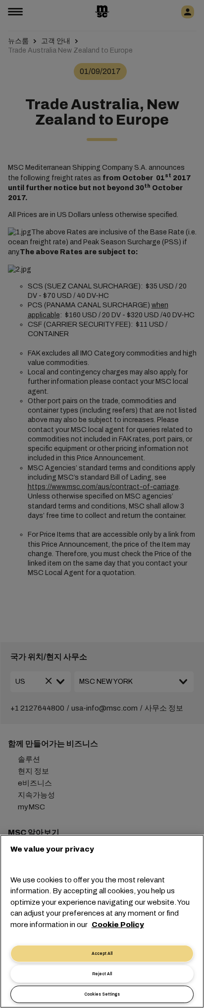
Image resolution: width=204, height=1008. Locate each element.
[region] (102, 921)
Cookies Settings (102, 994)
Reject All (102, 974)
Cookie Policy (118, 925)
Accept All (102, 953)
